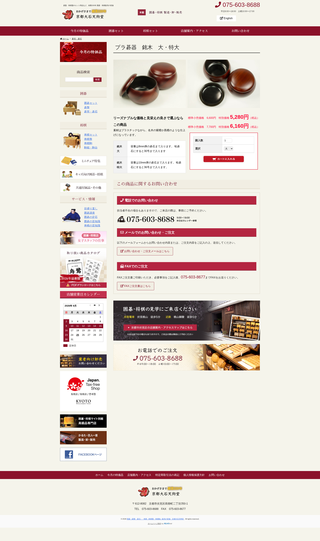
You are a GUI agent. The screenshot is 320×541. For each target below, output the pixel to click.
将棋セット (150, 30)
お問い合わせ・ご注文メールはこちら (147, 251)
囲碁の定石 (91, 217)
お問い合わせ (241, 30)
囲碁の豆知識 (92, 221)
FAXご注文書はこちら (137, 286)
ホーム (99, 475)
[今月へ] (95, 306)
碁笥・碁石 (91, 111)
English (228, 18)
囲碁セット (116, 30)
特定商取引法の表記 (167, 475)
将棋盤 (88, 139)
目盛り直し (91, 208)
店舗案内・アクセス (194, 30)
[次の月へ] (100, 306)
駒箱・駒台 (91, 147)
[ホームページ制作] (168, 524)
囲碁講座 (89, 212)
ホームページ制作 (154, 524)
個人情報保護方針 (194, 475)
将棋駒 (88, 143)
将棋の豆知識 (92, 225)
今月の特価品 (79, 30)
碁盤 (87, 107)
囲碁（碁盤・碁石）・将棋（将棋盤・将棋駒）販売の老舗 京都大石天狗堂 (155, 519)
